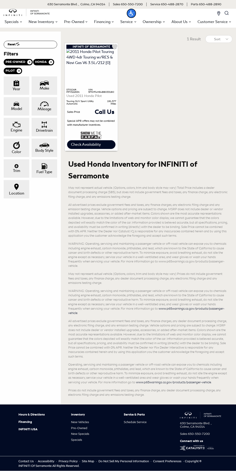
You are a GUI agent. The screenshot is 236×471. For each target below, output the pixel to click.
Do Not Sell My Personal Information (124, 461)
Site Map (88, 461)
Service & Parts (134, 414)
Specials (76, 440)
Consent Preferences (167, 461)
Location (16, 193)
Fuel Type (44, 172)
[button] (131, 13)
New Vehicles (80, 422)
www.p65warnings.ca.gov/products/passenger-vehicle (173, 382)
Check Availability (86, 144)
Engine (16, 130)
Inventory (78, 414)
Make (44, 88)
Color (16, 152)
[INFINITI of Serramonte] (27, 11)
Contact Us (26, 461)
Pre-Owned (79, 428)
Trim (16, 171)
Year (16, 89)
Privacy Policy (68, 461)
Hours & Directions (31, 414)
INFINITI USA (28, 429)
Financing (25, 422)
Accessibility (46, 461)
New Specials (80, 434)
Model (16, 109)
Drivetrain (44, 130)
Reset (12, 44)
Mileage (44, 109)
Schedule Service (135, 422)
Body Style (44, 150)
